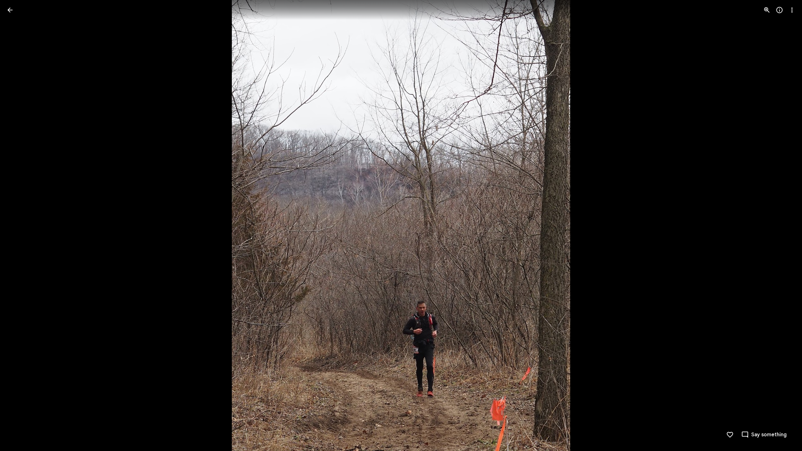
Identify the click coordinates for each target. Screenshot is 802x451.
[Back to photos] (10, 10)
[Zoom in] (767, 10)
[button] (17, 225)
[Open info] (779, 10)
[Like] (730, 434)
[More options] (792, 10)
